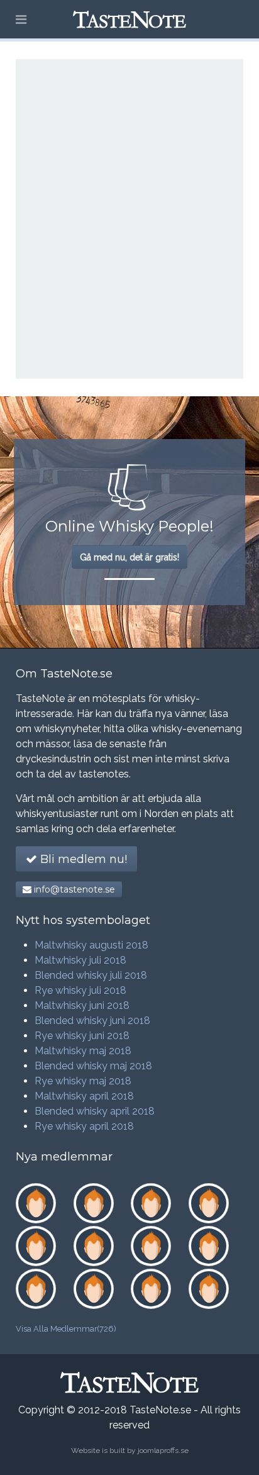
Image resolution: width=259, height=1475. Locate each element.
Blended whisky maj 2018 (93, 1066)
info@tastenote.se (73, 889)
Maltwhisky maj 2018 (83, 1051)
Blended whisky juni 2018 (92, 1021)
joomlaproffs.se (163, 1450)
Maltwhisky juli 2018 (80, 960)
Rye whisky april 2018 (84, 1126)
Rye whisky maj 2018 (83, 1081)
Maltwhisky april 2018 (84, 1096)
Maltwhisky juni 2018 (82, 1005)
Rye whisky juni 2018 (82, 1036)
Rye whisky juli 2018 (80, 990)
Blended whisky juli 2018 (91, 975)
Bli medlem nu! (82, 859)
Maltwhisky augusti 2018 (91, 945)
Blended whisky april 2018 (95, 1111)
